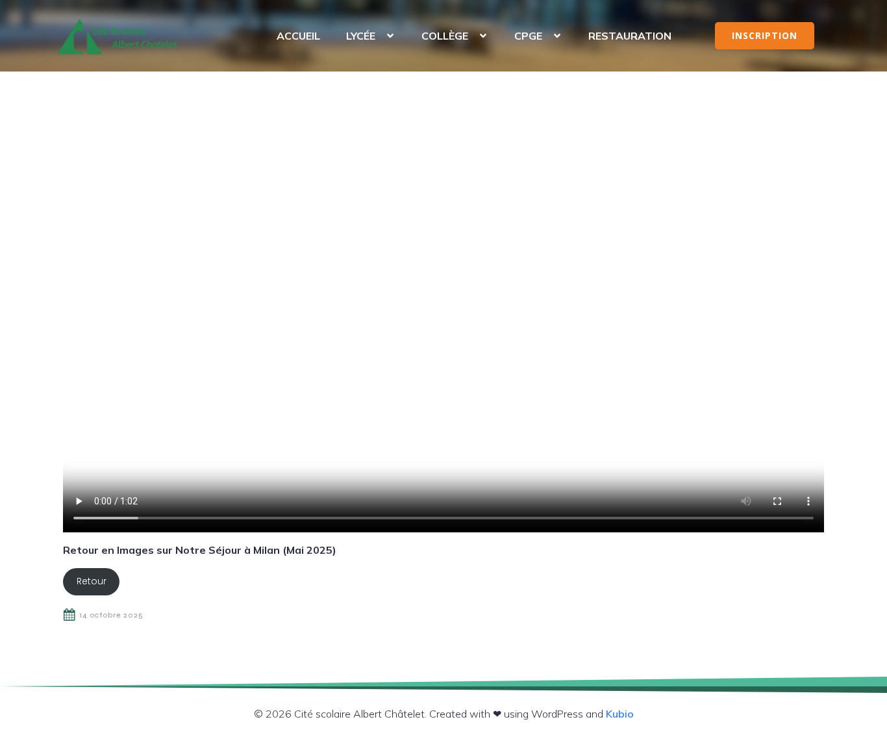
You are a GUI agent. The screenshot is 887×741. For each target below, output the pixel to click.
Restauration (629, 35)
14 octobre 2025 (111, 614)
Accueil (298, 35)
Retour (91, 581)
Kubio (620, 713)
